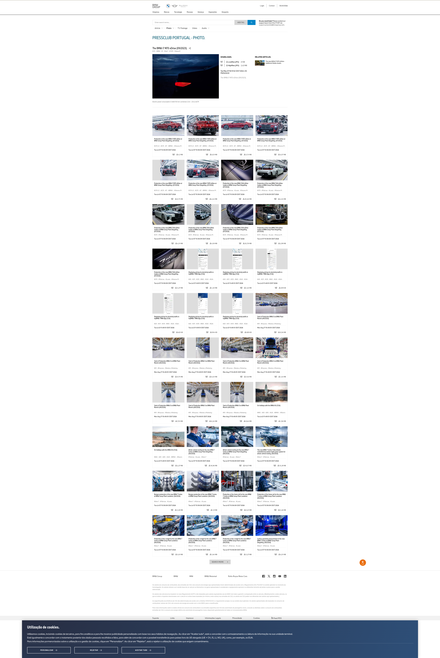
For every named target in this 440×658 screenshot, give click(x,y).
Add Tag (240, 22)
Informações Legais (213, 618)
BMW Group (157, 576)
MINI (191, 576)
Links (172, 618)
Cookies (256, 618)
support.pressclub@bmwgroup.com (271, 25)
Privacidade (237, 618)
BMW (176, 576)
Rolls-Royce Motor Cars (237, 576)
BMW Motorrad (211, 576)
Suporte (155, 618)
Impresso (190, 618)
